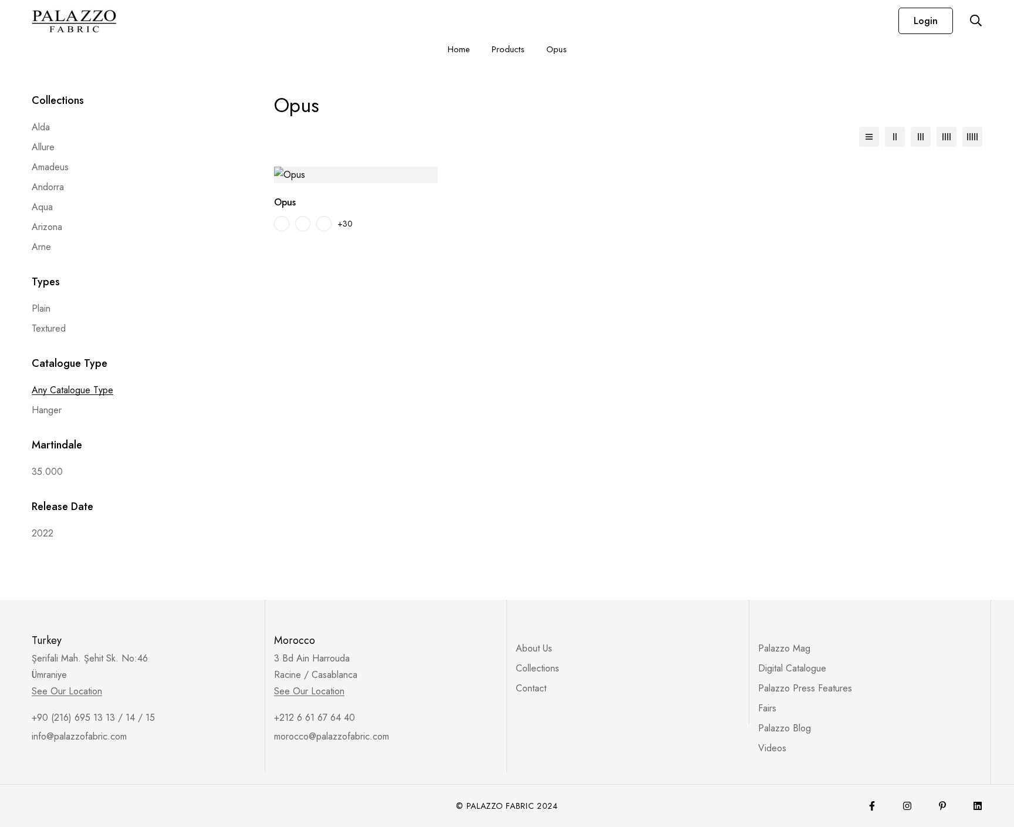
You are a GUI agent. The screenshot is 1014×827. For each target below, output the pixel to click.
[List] (869, 137)
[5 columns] (972, 137)
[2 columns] (895, 137)
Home (459, 49)
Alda (41, 127)
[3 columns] (921, 137)
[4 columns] (946, 137)
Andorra (48, 187)
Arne (41, 247)
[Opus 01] (281, 223)
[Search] (976, 20)
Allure (43, 147)
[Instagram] (907, 806)
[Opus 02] (302, 223)
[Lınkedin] (977, 806)
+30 (345, 223)
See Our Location (67, 691)
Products (508, 49)
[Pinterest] (942, 806)
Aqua (42, 207)
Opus (285, 202)
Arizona (47, 227)
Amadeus (50, 167)
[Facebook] (872, 806)
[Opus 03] (324, 223)
